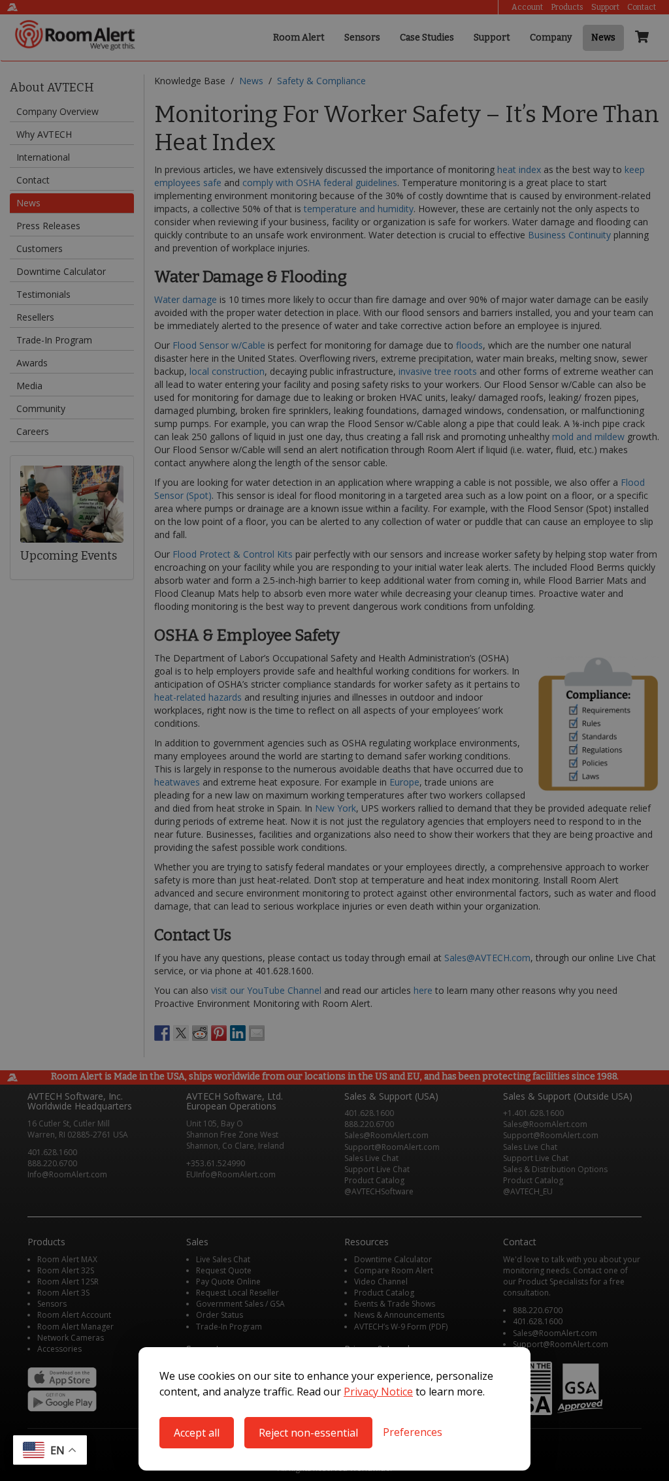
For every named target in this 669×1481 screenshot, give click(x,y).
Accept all (197, 1432)
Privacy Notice (378, 1391)
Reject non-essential (308, 1432)
